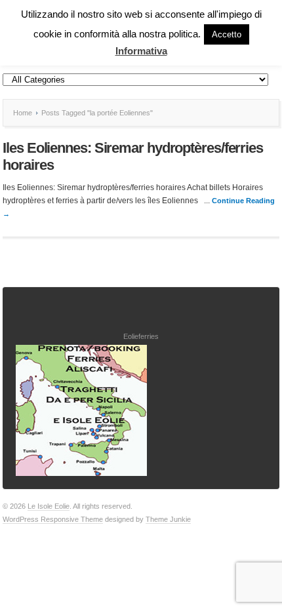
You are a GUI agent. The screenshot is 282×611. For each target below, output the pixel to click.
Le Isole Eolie (49, 506)
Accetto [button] (226, 34)
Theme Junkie (168, 519)
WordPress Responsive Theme (53, 519)
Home (22, 113)
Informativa (141, 50)
